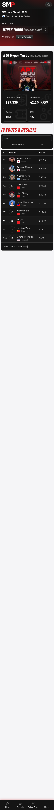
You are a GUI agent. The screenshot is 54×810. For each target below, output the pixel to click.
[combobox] (25, 29)
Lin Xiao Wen (23, 228)
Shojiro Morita (24, 158)
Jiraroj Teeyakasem (26, 236)
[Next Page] (48, 246)
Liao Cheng (22, 193)
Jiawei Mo (22, 184)
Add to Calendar (25, 37)
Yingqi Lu (21, 219)
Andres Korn (23, 175)
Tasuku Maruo (24, 167)
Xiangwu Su (23, 210)
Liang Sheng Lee (25, 201)
